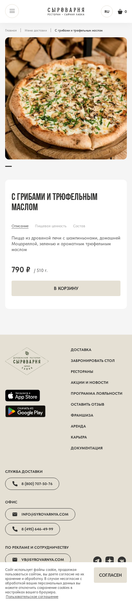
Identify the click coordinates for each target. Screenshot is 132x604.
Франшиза (82, 415)
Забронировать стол (93, 360)
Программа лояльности (96, 393)
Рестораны (82, 371)
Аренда (78, 426)
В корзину (66, 288)
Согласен (110, 575)
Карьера (79, 437)
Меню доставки (36, 30)
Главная (11, 30)
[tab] (20, 226)
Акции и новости (89, 382)
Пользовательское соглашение (32, 596)
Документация (87, 448)
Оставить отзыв (87, 404)
